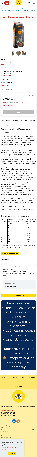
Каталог (6, 3)
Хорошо (12, 453)
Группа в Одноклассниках (18, 421)
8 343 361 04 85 (8, 416)
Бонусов (5, 102)
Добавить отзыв (18, 295)
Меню (2, 3)
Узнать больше (6, 76)
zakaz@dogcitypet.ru (7, 410)
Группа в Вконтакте (14, 421)
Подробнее (5, 85)
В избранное (7, 89)
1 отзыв (3, 67)
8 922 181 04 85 (8, 413)
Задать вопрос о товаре (10, 253)
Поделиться (30, 95)
